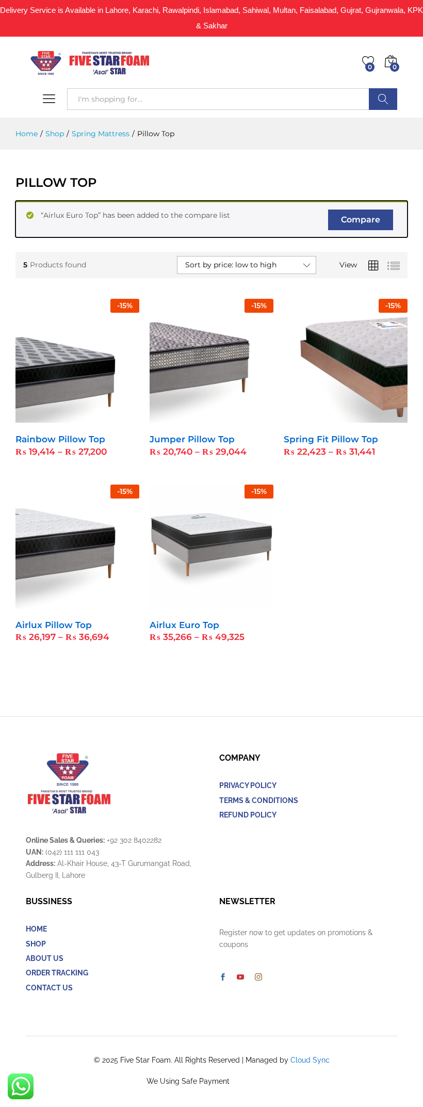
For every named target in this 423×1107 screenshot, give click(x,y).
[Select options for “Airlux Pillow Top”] (52, 602)
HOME (36, 929)
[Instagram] (258, 977)
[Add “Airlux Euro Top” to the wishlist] (233, 602)
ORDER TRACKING (57, 973)
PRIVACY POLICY (247, 785)
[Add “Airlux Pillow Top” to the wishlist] (99, 602)
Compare (360, 219)
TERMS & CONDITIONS (258, 800)
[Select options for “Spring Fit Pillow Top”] (320, 416)
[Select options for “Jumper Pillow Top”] (186, 416)
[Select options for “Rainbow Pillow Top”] (52, 416)
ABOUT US (44, 958)
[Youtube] (240, 977)
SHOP (36, 944)
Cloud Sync (310, 1060)
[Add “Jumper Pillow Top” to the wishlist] (233, 416)
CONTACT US (49, 988)
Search (383, 99)
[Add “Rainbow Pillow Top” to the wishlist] (99, 416)
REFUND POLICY (247, 815)
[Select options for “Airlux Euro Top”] (186, 602)
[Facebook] (223, 977)
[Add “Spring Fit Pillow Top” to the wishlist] (368, 416)
